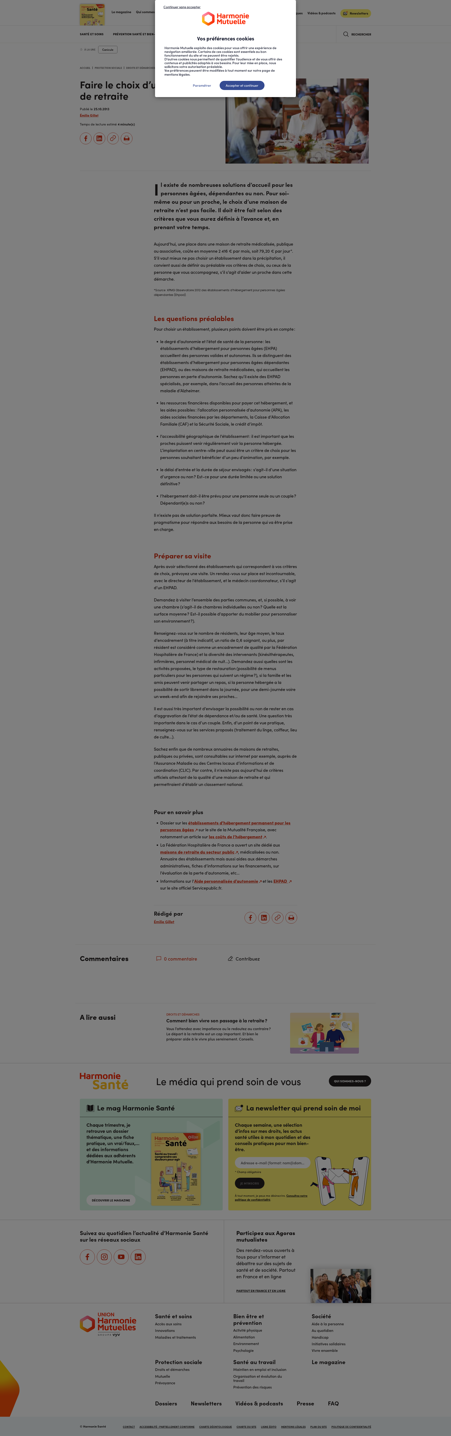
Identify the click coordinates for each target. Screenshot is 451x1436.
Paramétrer (202, 85)
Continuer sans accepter (182, 6)
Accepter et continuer (242, 85)
